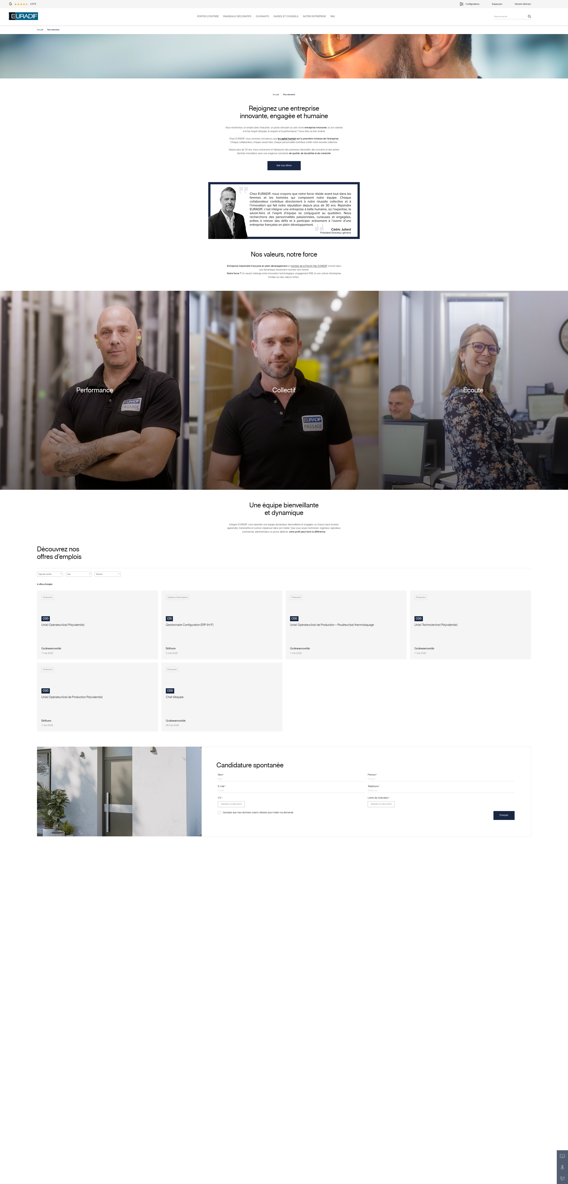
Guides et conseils (285, 16)
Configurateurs (472, 4)
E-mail (222, 786)
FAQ (332, 16)
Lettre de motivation (379, 798)
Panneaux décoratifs (237, 16)
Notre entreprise (314, 16)
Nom (221, 775)
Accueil (40, 30)
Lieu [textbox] (69, 574)
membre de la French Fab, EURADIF (309, 266)
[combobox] (50, 574)
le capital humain (287, 139)
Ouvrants (262, 16)
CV (220, 798)
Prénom (372, 775)
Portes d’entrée (208, 16)
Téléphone (374, 786)
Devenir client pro (523, 4)
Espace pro (497, 4)
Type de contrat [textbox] (44, 574)
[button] (284, 165)
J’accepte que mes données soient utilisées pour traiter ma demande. (258, 812)
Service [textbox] (99, 574)
